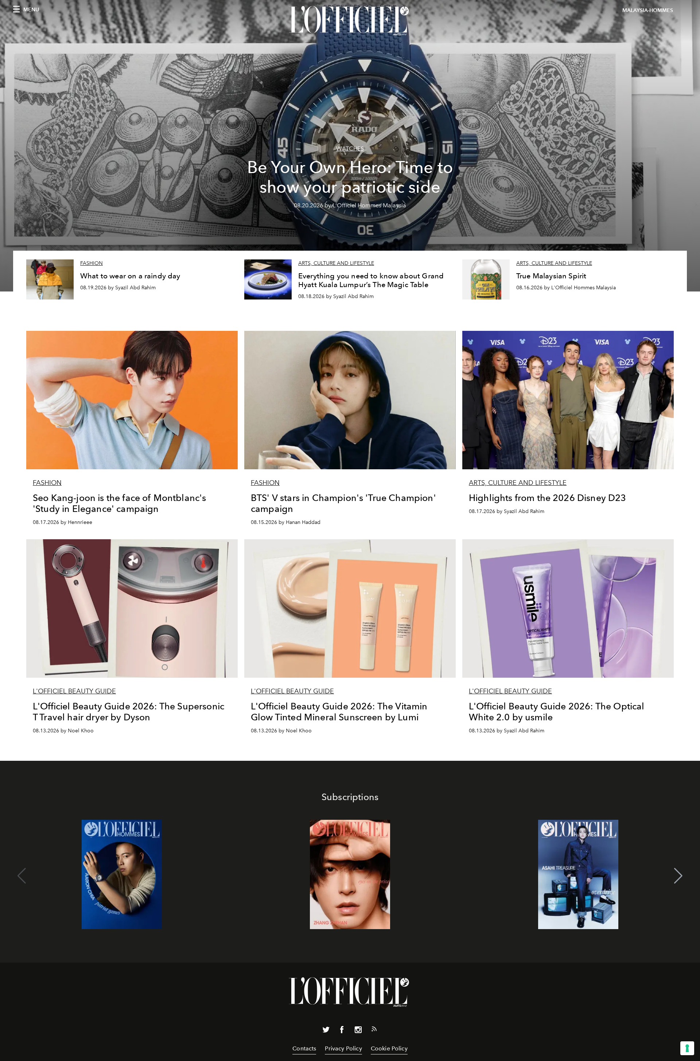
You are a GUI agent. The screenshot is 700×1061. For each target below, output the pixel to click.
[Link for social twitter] (326, 1031)
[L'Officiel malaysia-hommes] (350, 20)
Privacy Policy (343, 1048)
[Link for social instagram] (358, 1031)
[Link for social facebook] (342, 1031)
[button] (678, 876)
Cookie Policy (389, 1048)
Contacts (304, 1048)
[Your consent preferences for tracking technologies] (687, 1048)
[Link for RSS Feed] (374, 1030)
